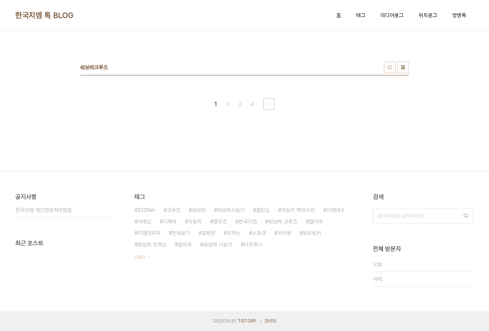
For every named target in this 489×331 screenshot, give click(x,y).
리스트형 (403, 67)
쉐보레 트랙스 (152, 244)
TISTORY (247, 321)
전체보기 (181, 233)
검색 (466, 216)
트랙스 (234, 233)
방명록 (459, 15)
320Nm (146, 210)
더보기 (140, 257)
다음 (269, 104)
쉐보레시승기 (230, 210)
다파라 (169, 221)
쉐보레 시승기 (217, 244)
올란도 (263, 210)
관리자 (270, 321)
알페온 (208, 233)
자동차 (195, 221)
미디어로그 (392, 15)
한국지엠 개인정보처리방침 (43, 210)
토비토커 (312, 233)
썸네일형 (389, 67)
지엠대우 (335, 210)
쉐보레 (199, 210)
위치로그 (428, 15)
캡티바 (315, 221)
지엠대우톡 (149, 233)
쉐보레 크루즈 (282, 221)
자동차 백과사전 (298, 210)
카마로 (284, 233)
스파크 (259, 233)
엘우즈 (220, 221)
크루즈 (173, 210)
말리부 (185, 244)
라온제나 (253, 244)
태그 (360, 15)
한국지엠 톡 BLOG (44, 15)
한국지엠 (247, 221)
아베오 (144, 221)
